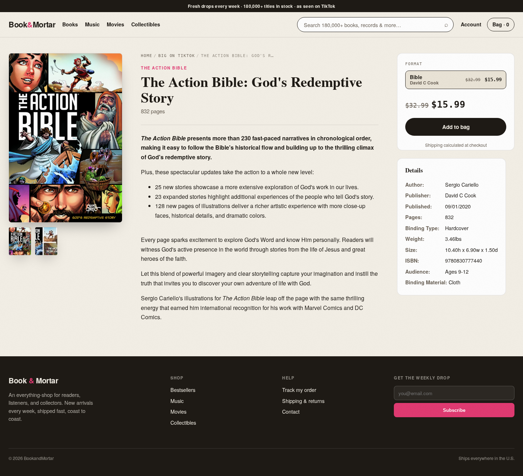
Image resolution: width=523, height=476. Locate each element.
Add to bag (456, 127)
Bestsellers (182, 389)
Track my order (299, 389)
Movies (115, 24)
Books (70, 24)
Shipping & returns (303, 400)
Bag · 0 (500, 24)
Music (92, 24)
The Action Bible (164, 68)
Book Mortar (32, 24)
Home (146, 55)
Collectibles (145, 24)
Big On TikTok (176, 55)
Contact (291, 411)
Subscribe (454, 410)
